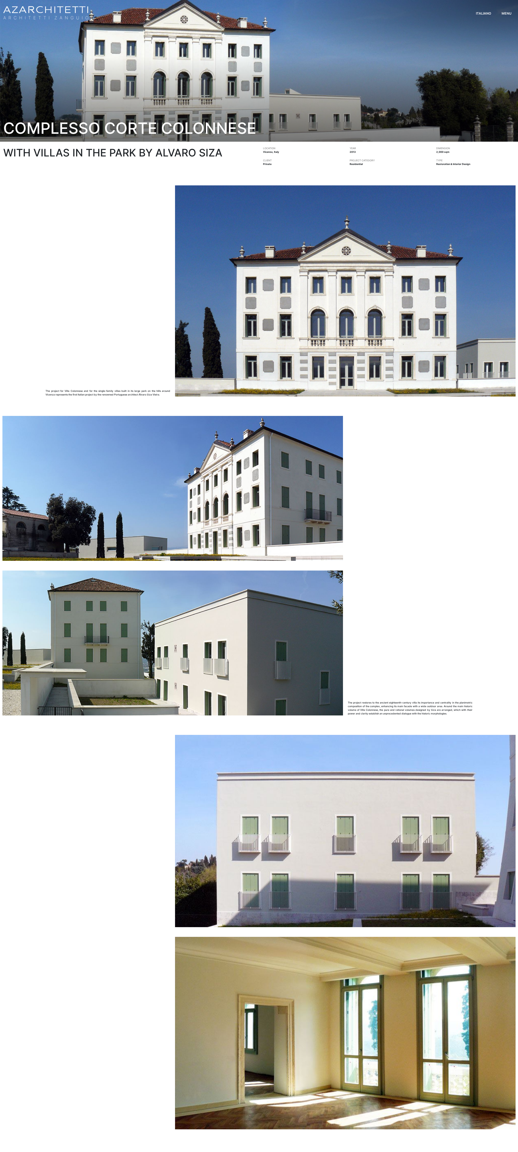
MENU (507, 13)
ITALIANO (483, 13)
